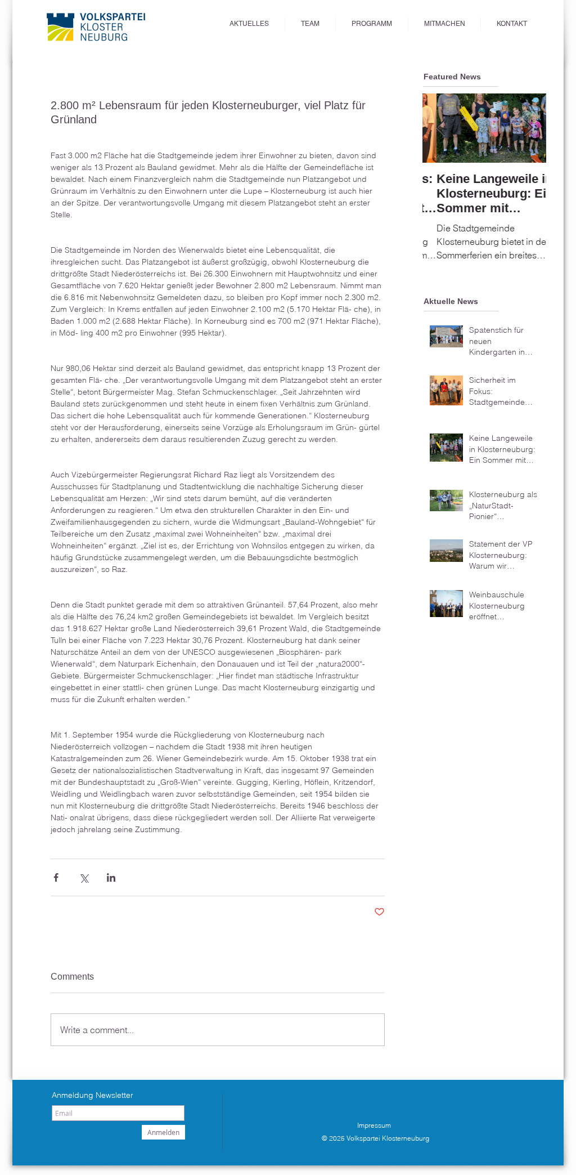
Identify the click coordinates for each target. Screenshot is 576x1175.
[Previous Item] (440, 128)
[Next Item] (528, 128)
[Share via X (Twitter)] (83, 877)
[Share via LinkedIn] (111, 877)
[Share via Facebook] (56, 877)
